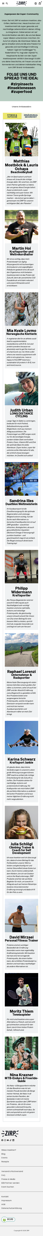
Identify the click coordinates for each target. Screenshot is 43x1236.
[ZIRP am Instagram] (5, 1140)
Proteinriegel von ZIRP (16, 434)
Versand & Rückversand (12, 1171)
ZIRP (27, 1231)
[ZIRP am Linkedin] (13, 1140)
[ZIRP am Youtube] (8, 1140)
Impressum (6, 1200)
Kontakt (5, 1196)
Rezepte (5, 1161)
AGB (3, 1204)
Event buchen (7, 1187)
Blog (3, 1154)
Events (4, 1157)
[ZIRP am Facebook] (2, 1140)
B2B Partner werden (10, 1183)
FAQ (3, 1175)
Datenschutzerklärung (11, 1208)
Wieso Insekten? (8, 1150)
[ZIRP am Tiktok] (10, 1140)
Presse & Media (8, 1179)
